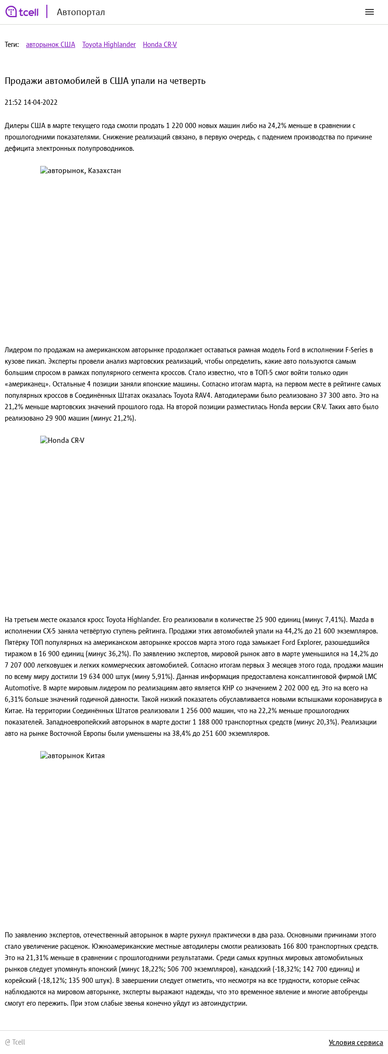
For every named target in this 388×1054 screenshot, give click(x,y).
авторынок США (50, 44)
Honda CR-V (160, 44)
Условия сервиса (356, 1042)
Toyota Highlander (109, 44)
